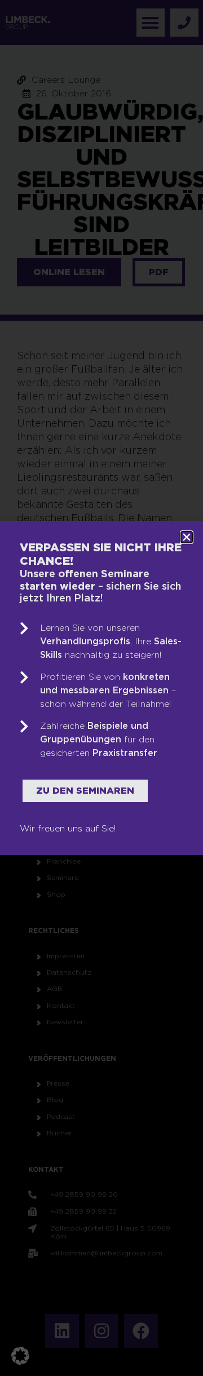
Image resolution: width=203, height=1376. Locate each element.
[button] (20, 1355)
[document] (101, 688)
